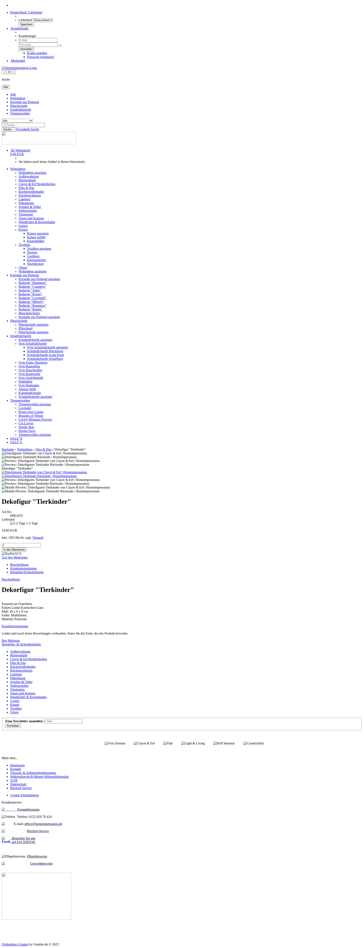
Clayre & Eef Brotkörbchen (37, 184)
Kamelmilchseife (30, 393)
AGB (13, 780)
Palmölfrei (25, 381)
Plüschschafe (18, 106)
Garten (23, 226)
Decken (32, 252)
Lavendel (25, 408)
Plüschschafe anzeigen (33, 324)
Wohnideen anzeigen (32, 172)
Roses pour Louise (31, 412)
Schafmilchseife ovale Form (45, 355)
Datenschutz (18, 784)
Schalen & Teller (30, 207)
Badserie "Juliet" (30, 290)
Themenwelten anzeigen (35, 404)
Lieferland (25, 20)
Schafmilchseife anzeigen (35, 340)
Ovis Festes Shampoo (33, 362)
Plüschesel (25, 328)
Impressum (17, 765)
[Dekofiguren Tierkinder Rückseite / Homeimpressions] (39, 476)
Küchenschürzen (30, 195)
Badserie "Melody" (31, 302)
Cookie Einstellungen (24, 795)
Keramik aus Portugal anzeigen (39, 279)
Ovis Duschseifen (30, 370)
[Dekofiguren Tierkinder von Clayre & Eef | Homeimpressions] (44, 472)
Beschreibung (19, 564)
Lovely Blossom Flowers (35, 419)
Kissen (23, 229)
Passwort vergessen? (40, 57)
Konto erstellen (37, 53)
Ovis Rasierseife (29, 374)
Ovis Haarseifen (29, 366)
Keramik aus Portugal (24, 102)
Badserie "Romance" (33, 305)
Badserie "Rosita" (30, 309)
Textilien (24, 245)
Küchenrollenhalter (31, 191)
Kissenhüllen (35, 241)
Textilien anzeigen (39, 248)
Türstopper (26, 214)
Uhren (23, 267)
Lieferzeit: (8, 519)
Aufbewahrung (29, 176)
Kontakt (15, 769)
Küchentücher (36, 260)
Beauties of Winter (31, 415)
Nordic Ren (26, 427)
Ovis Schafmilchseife (33, 343)
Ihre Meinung (11, 640)
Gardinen (33, 256)
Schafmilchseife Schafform (45, 359)
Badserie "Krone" (30, 294)
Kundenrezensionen (23, 568)
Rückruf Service (21, 788)
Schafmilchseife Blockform (45, 351)
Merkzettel (17, 60)
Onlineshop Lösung (15, 944)
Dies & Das (26, 188)
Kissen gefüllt (36, 237)
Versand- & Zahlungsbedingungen (33, 773)
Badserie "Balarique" (33, 283)
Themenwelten (20, 113)
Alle (13, 94)
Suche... (8, 129)
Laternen (24, 199)
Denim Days (27, 431)
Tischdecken (35, 264)
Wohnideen (17, 98)
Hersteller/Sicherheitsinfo (27, 572)
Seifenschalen (28, 210)
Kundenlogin (19, 28)
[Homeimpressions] (19, 68)
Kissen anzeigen (38, 233)
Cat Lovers (26, 423)
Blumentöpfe (27, 180)
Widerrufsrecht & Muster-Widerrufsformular (39, 776)
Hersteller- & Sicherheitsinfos (21, 644)
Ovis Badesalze (29, 385)
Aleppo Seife (27, 389)
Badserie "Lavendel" (32, 298)
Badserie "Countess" (32, 286)
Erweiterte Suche (27, 129)
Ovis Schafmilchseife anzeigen (47, 347)
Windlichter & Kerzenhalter (37, 222)
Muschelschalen (29, 313)
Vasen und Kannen (31, 218)
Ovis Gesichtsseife (31, 377)
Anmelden (13, 725)
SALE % (16, 438)
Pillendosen (26, 203)
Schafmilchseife (20, 109)
